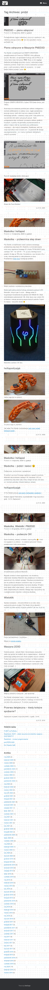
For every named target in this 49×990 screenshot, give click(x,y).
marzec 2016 (8, 972)
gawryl (29, 33)
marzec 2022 (8, 790)
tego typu (16, 259)
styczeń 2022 (8, 793)
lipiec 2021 (7, 811)
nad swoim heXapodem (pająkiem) (29, 493)
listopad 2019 (8, 862)
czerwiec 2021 (8, 814)
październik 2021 (9, 802)
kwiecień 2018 (8, 910)
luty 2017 (7, 946)
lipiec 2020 (7, 838)
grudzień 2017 (8, 922)
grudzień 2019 (8, 859)
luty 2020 (7, 853)
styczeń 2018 (8, 919)
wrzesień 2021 (8, 805)
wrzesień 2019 (8, 868)
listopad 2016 (8, 954)
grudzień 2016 (8, 952)
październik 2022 (9, 781)
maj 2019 (7, 880)
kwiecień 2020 (8, 847)
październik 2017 (9, 928)
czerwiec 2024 (8, 766)
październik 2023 (9, 769)
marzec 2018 (8, 913)
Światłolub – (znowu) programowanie (16, 739)
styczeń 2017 (8, 948)
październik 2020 (9, 835)
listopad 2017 (8, 925)
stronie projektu (16, 641)
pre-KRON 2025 (9, 742)
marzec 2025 (8, 763)
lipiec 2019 (7, 874)
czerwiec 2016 (8, 964)
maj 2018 (7, 907)
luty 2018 (7, 916)
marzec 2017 (8, 943)
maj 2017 (7, 937)
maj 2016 (7, 966)
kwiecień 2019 (8, 883)
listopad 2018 (8, 898)
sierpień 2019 (8, 871)
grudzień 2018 (8, 895)
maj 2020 (7, 844)
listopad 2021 (8, 799)
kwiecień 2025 (8, 760)
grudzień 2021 (8, 796)
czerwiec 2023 (8, 772)
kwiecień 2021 (8, 820)
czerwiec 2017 (8, 934)
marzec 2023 (8, 775)
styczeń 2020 (8, 856)
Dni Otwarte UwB (9, 745)
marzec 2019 (8, 886)
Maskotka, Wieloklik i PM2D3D (19, 526)
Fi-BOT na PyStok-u (10, 731)
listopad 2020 (8, 832)
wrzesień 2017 (8, 931)
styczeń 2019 (8, 892)
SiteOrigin (27, 985)
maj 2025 (7, 757)
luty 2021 (7, 826)
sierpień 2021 (8, 808)
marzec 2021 (8, 823)
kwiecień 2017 (8, 940)
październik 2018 (9, 901)
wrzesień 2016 (8, 960)
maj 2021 (7, 817)
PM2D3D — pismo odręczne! (19, 30)
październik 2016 (9, 958)
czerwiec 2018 (8, 904)
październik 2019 (9, 865)
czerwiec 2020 (8, 841)
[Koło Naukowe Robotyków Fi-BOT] (5, 3)
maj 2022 (7, 784)
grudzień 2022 (8, 778)
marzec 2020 (8, 850)
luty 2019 (7, 889)
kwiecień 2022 (8, 787)
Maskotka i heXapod (14, 231)
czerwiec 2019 (8, 877)
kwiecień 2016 (8, 970)
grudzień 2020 (8, 829)
